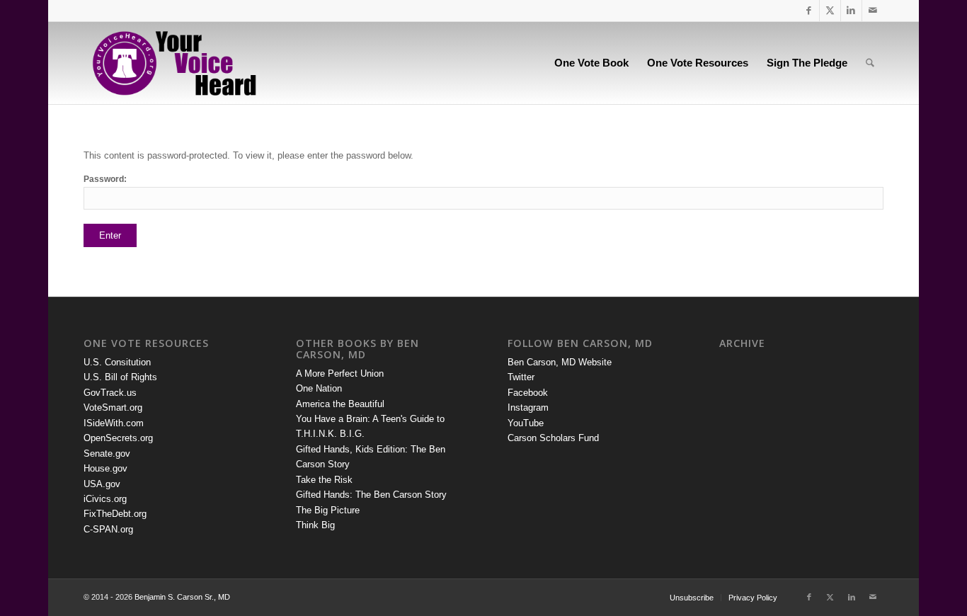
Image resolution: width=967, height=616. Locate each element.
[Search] (870, 63)
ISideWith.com (114, 423)
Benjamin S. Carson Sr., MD (182, 597)
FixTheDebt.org (115, 513)
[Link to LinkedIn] (851, 10)
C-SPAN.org (108, 529)
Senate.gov (107, 453)
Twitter (521, 377)
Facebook (528, 392)
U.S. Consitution (117, 362)
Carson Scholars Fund (553, 438)
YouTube (526, 423)
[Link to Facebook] (809, 10)
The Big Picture (328, 510)
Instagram (528, 407)
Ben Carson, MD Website (560, 362)
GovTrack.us (110, 392)
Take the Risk (324, 479)
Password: (105, 179)
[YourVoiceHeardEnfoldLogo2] (173, 63)
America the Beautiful (340, 404)
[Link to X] (830, 10)
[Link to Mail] (872, 10)
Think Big (315, 525)
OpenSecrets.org (118, 438)
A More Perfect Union (340, 373)
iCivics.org (105, 499)
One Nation (319, 388)
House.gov (105, 468)
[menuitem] (591, 63)
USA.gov (102, 484)
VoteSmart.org (113, 407)
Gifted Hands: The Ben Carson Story (371, 494)
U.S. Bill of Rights (120, 377)
